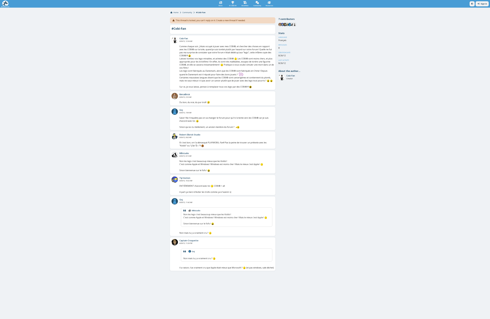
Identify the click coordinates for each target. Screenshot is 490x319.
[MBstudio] (175, 155)
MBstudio (184, 153)
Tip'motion (184, 178)
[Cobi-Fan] (175, 40)
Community (187, 12)
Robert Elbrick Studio (189, 134)
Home (176, 12)
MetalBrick (184, 94)
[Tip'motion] (175, 179)
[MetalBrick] (175, 96)
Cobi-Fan (183, 38)
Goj (181, 110)
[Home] (5, 4)
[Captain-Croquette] (175, 242)
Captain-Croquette (188, 240)
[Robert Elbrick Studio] (175, 136)
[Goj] (175, 111)
